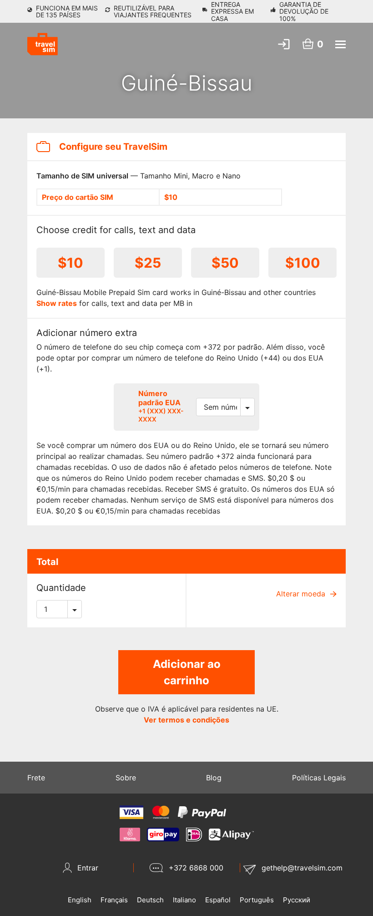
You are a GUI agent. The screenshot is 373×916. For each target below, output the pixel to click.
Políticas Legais (319, 777)
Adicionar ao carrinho (187, 672)
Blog (214, 777)
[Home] (42, 44)
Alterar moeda (302, 593)
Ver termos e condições (186, 719)
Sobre (126, 777)
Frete (36, 777)
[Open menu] (340, 44)
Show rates (56, 303)
